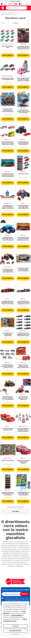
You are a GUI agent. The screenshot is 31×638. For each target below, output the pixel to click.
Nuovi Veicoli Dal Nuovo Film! (8, 47)
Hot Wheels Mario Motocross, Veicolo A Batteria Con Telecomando (23, 398)
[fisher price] (15, 4)
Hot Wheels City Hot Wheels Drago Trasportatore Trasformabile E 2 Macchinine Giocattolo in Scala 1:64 (7, 334)
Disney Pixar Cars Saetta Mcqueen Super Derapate (23, 462)
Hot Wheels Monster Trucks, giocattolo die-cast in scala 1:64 (23, 143)
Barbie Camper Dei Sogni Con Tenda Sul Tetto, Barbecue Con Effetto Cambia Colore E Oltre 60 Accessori (23, 79)
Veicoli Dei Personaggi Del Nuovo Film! (7, 429)
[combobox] (16, 8)
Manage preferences (15, 630)
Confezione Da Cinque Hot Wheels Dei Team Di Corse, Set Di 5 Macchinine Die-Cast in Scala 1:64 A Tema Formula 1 (8, 494)
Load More (15, 511)
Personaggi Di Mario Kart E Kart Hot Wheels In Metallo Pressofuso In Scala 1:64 (23, 430)
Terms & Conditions (16, 615)
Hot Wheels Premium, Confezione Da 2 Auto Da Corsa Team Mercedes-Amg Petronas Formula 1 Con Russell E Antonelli (7, 175)
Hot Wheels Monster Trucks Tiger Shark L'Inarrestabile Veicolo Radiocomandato (7, 270)
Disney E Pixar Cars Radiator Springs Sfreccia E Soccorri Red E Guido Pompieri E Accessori (23, 366)
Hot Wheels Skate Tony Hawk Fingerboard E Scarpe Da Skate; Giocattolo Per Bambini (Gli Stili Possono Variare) (23, 494)
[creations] (21, 4)
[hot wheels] (10, 4)
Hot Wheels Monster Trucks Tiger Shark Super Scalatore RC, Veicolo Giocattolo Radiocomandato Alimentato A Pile (23, 207)
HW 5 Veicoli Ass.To (23, 173)
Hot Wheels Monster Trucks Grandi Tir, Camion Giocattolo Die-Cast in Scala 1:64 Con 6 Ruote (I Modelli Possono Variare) (8, 110)
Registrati (25, 594)
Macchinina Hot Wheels (8, 460)
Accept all (15, 626)
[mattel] (1, 4)
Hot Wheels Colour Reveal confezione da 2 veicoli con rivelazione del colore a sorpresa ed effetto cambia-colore (8, 207)
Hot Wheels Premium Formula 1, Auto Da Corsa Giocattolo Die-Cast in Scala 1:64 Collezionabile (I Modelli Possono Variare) (23, 302)
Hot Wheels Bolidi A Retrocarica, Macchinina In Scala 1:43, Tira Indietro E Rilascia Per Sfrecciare (7, 366)
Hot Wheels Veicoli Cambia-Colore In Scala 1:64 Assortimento (23, 111)
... (15, 13)
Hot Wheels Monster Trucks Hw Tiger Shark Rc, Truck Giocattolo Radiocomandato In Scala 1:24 (8, 398)
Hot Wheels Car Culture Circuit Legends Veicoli (8, 78)
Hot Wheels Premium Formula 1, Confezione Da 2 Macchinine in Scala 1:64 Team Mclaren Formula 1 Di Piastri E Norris (23, 239)
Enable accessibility (15, 1)
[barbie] (5, 4)
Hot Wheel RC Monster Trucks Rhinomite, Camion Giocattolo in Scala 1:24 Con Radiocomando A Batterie (23, 269)
